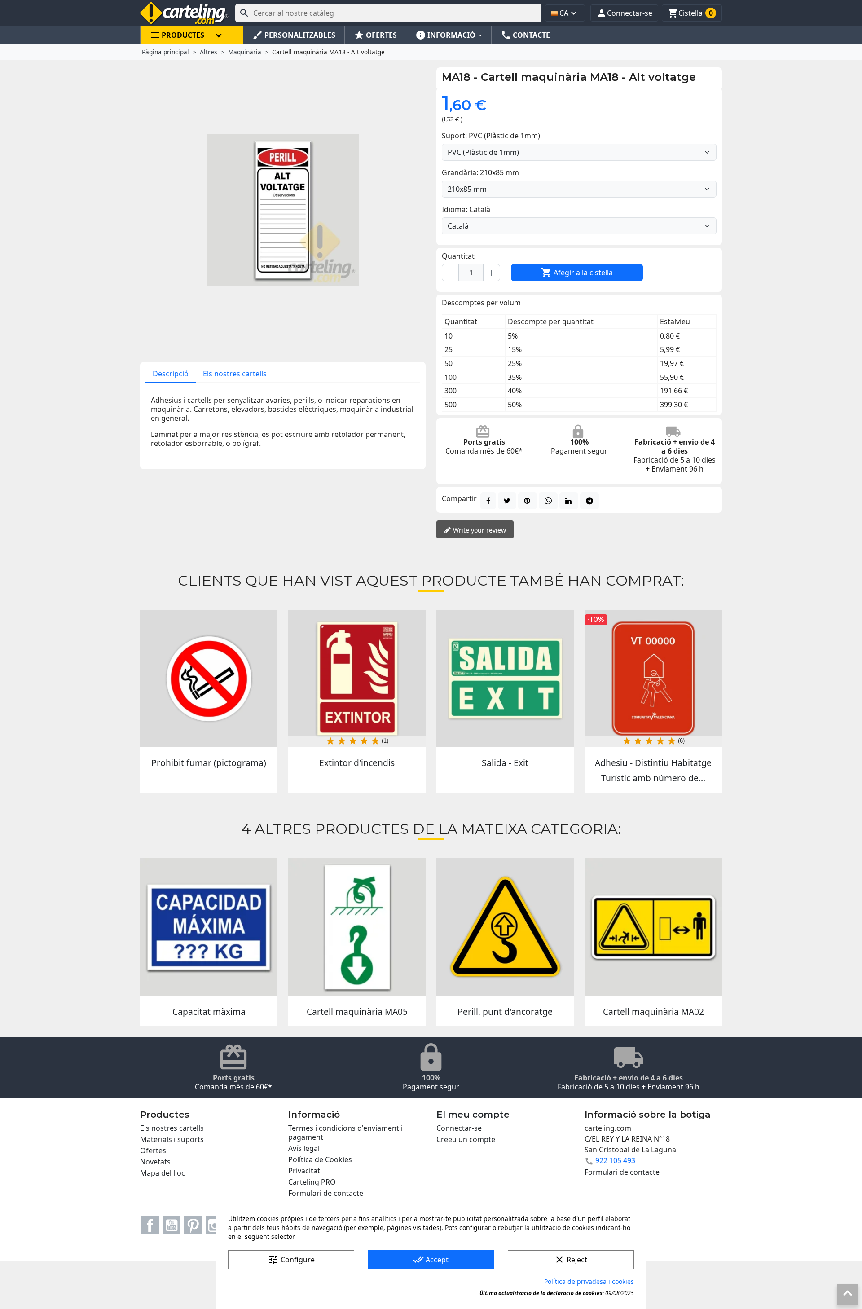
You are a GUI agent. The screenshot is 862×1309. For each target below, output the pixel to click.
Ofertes (153, 1150)
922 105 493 (615, 1160)
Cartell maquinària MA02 (653, 1011)
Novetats (155, 1162)
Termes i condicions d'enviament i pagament (345, 1132)
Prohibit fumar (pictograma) (208, 763)
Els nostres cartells (235, 374)
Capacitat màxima (209, 1011)
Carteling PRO (312, 1182)
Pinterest (193, 1225)
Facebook (150, 1225)
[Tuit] (507, 500)
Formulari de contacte (325, 1193)
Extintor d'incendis (357, 763)
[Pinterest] (527, 500)
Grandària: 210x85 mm (480, 172)
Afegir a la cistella (577, 272)
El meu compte (473, 1114)
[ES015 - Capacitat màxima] (208, 927)
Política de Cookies (320, 1159)
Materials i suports (172, 1139)
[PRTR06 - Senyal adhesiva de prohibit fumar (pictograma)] (208, 678)
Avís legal (304, 1148)
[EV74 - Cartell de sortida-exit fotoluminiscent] (505, 678)
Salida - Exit (505, 763)
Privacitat (304, 1171)
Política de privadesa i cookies (589, 1281)
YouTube (171, 1225)
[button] (624, 13)
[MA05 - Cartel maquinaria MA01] (357, 927)
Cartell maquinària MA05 (357, 1011)
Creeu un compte (465, 1139)
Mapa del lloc (162, 1173)
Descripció (171, 374)
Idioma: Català (466, 209)
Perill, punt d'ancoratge (505, 1011)
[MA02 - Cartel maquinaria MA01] (653, 927)
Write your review (478, 530)
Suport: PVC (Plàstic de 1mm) (491, 135)
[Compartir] (488, 500)
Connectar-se (459, 1128)
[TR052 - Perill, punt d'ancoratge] (505, 927)
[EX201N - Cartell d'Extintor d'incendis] (357, 678)
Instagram (215, 1225)
